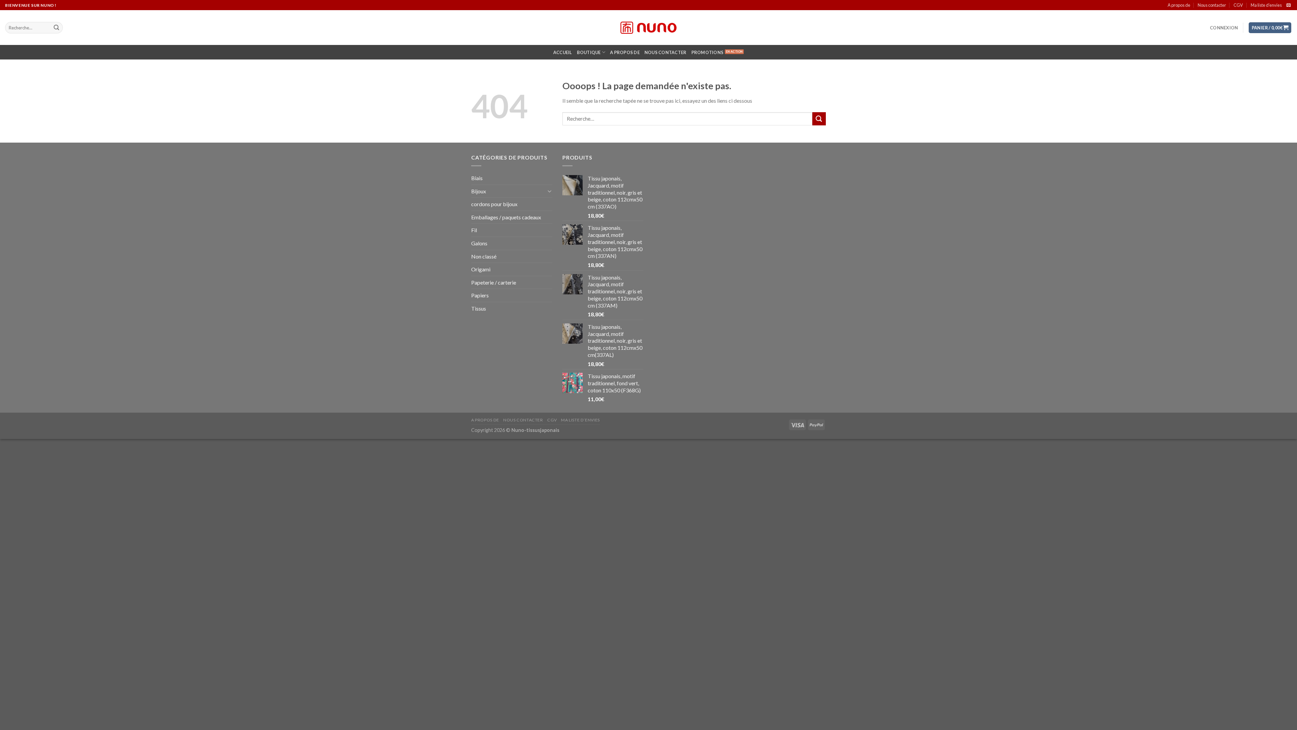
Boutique (589, 52)
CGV (1238, 5)
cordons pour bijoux (494, 204)
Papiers (480, 295)
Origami (480, 269)
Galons (479, 243)
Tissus (478, 308)
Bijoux (478, 191)
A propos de (1179, 5)
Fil (474, 230)
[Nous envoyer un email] (1289, 5)
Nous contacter (1212, 5)
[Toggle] (549, 191)
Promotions (707, 52)
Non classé (484, 256)
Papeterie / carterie (493, 282)
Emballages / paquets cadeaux (506, 217)
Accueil (562, 52)
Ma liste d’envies (1266, 5)
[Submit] (56, 27)
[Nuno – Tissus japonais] (648, 28)
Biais (477, 178)
